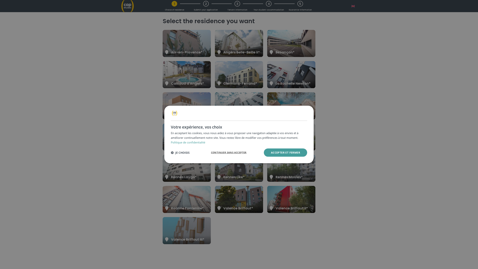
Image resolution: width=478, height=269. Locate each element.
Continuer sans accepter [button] (229, 152)
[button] (180, 153)
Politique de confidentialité (188, 142)
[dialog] (239, 134)
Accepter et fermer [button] (285, 152)
